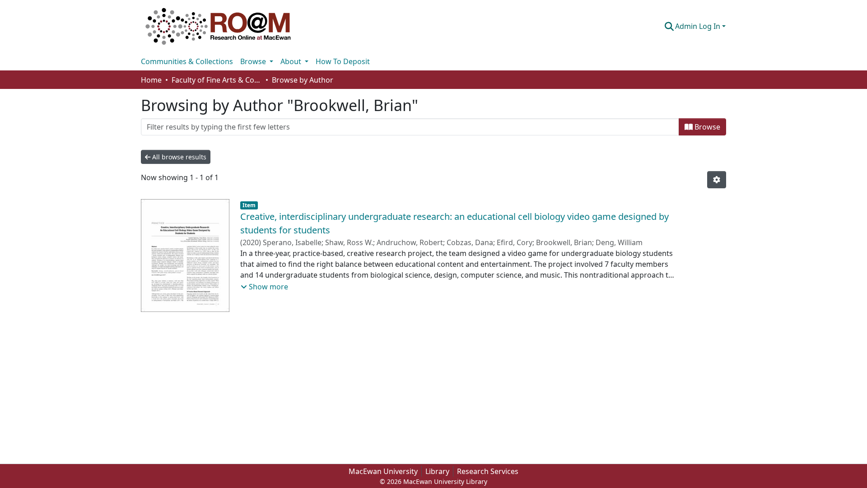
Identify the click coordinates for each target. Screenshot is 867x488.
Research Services (487, 471)
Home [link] (151, 80)
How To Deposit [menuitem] (343, 61)
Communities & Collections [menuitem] (187, 61)
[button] (218, 26)
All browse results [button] (178, 157)
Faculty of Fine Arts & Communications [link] (217, 80)
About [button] (291, 61)
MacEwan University (383, 471)
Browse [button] (254, 61)
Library (437, 471)
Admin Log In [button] (698, 26)
